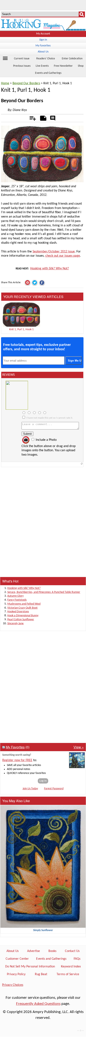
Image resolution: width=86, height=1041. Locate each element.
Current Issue (21, 58)
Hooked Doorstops (18, 611)
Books (52, 951)
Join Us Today (30, 788)
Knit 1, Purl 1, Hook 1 (21, 329)
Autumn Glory (15, 596)
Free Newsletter (63, 66)
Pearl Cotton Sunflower (20, 619)
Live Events (42, 66)
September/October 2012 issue (54, 251)
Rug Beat (41, 974)
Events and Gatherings (48, 73)
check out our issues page (62, 255)
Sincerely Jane (15, 623)
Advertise (33, 951)
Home (5, 83)
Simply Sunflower (43, 930)
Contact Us (72, 951)
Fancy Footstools (17, 599)
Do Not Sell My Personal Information (30, 966)
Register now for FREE (17, 760)
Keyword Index (71, 966)
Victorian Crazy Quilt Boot (22, 607)
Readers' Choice (45, 58)
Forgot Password (53, 788)
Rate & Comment (52, 118)
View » (78, 747)
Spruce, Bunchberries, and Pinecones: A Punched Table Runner (43, 592)
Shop (80, 66)
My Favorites (43, 45)
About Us (43, 51)
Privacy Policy (16, 974)
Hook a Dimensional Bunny (22, 615)
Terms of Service (68, 974)
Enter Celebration (72, 58)
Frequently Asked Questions (38, 1004)
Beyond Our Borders (26, 83)
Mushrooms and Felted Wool (23, 603)
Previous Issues (21, 66)
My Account (43, 33)
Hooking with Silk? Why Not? (49, 268)
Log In (43, 780)
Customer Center (17, 959)
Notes (42, 117)
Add (31, 117)
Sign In (43, 39)
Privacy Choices (12, 985)
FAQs (77, 959)
